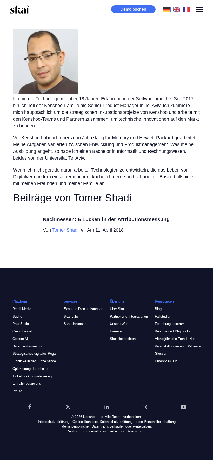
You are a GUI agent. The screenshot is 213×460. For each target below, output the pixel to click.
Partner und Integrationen (129, 316)
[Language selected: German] (177, 9)
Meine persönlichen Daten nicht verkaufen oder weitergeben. (106, 426)
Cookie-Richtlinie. (85, 422)
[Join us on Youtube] (183, 406)
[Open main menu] (199, 9)
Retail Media (21, 309)
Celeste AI (20, 339)
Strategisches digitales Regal (34, 354)
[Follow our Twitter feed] (68, 406)
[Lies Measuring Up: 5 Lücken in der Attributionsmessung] (24, 227)
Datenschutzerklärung (53, 422)
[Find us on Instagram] (145, 406)
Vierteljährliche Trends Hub (175, 339)
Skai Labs (71, 316)
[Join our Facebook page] (29, 406)
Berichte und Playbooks (173, 331)
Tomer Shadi (65, 230)
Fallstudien (163, 316)
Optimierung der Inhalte (30, 369)
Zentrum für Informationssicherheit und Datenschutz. (106, 431)
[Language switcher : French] (187, 9)
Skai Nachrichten (123, 339)
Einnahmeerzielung (26, 383)
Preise (17, 391)
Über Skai (117, 309)
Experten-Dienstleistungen (83, 309)
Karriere (116, 331)
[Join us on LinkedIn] (106, 406)
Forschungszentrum (170, 324)
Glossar (161, 354)
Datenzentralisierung (27, 346)
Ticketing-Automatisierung (32, 376)
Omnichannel (22, 331)
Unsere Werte (120, 324)
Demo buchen (133, 9)
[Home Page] (19, 9)
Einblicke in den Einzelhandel (34, 361)
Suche (17, 316)
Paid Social (21, 324)
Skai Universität (76, 324)
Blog (158, 309)
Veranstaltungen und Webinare (178, 346)
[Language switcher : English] (178, 9)
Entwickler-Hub (166, 361)
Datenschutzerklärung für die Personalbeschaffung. (138, 422)
